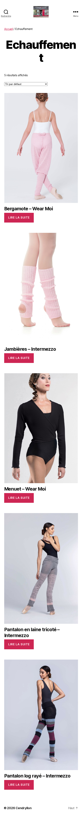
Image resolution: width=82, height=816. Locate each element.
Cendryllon (23, 808)
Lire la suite (19, 217)
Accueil (8, 28)
